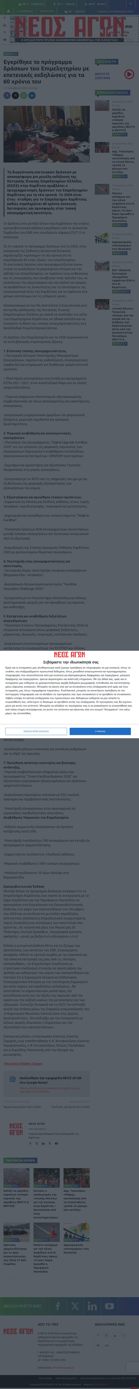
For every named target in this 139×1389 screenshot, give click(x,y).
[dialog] (69, 694)
